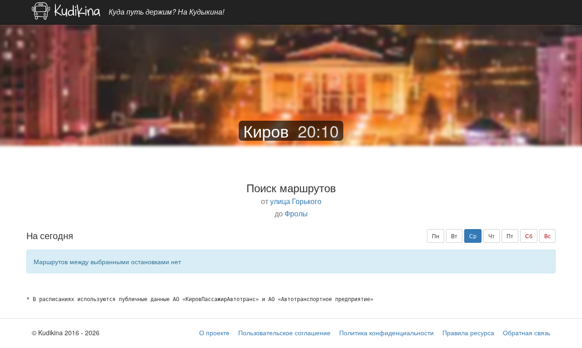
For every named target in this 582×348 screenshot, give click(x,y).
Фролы (296, 213)
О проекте (214, 332)
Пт (510, 236)
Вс (547, 236)
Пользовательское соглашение (284, 332)
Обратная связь (526, 332)
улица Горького (295, 201)
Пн (435, 236)
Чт (491, 236)
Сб (528, 236)
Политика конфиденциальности (386, 332)
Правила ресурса (468, 332)
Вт (454, 236)
